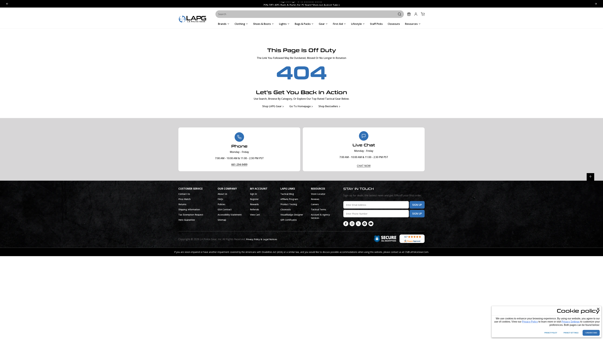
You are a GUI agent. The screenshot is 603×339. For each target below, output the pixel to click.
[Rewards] (409, 14)
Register (254, 199)
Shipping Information (189, 209)
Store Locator (318, 193)
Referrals (254, 209)
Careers (315, 204)
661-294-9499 (239, 164)
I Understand (591, 333)
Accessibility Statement (230, 214)
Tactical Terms (318, 209)
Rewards (254, 204)
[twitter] (358, 223)
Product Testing (288, 204)
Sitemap (222, 219)
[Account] (416, 14)
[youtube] (370, 223)
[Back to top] (590, 177)
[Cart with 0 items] (423, 14)
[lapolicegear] (192, 19)
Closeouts (285, 209)
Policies (221, 204)
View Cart (255, 214)
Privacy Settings (571, 321)
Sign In (253, 193)
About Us (222, 193)
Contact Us (184, 193)
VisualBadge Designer (291, 214)
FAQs (220, 199)
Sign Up (417, 205)
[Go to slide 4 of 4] (595, 3)
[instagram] (352, 223)
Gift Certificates (288, 219)
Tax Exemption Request (190, 214)
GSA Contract (225, 209)
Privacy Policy (530, 321)
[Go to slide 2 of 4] (7, 3)
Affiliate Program (289, 199)
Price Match (184, 199)
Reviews (315, 199)
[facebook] (345, 223)
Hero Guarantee (186, 219)
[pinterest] (364, 223)
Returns (182, 204)
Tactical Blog (287, 193)
